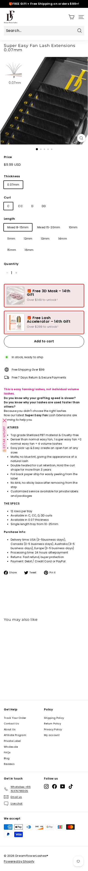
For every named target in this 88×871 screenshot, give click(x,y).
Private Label (12, 741)
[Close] (4, 420)
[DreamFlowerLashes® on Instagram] (46, 786)
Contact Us (11, 723)
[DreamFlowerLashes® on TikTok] (70, 786)
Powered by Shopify (19, 861)
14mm (62, 239)
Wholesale (11, 747)
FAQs (7, 752)
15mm (11, 250)
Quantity (11, 264)
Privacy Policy (53, 729)
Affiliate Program (15, 735)
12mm (28, 239)
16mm (29, 250)
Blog (6, 758)
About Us (10, 729)
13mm (45, 239)
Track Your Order (15, 718)
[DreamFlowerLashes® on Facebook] (54, 786)
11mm (11, 239)
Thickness (12, 176)
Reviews (9, 764)
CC (20, 206)
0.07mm (13, 185)
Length (9, 219)
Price (8, 157)
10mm (73, 227)
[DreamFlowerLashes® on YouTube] (62, 786)
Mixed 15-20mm (48, 227)
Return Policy (52, 723)
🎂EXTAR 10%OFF (4, 439)
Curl (7, 197)
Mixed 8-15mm (18, 227)
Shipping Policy (54, 718)
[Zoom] (81, 138)
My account (52, 735)
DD (44, 206)
